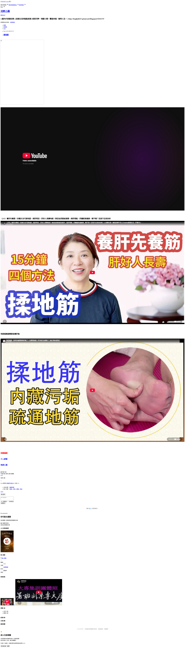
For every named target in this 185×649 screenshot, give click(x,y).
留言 (11, 483)
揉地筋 (6, 35)
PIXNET (81, 629)
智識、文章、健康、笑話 (16, 489)
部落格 (5, 27)
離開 (8, 646)
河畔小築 (5, 11)
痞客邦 (8, 483)
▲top (2, 491)
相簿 (4, 25)
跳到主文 (3, 15)
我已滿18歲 (3, 646)
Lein (2, 475)
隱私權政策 (100, 629)
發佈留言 (3, 503)
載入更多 (3, 494)
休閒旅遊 (12, 22)
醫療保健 (12, 487)
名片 (4, 28)
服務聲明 (106, 629)
